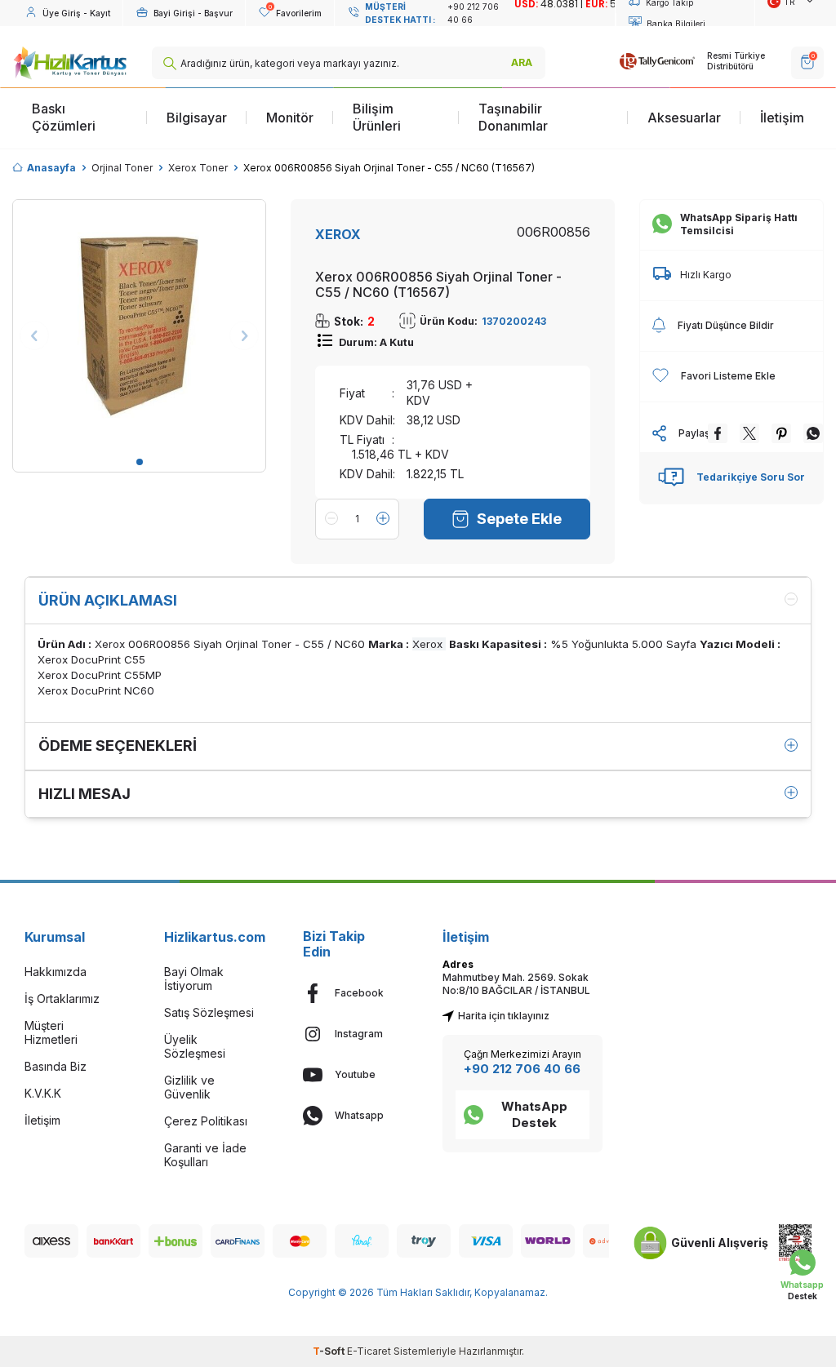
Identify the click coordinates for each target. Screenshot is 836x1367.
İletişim (782, 117)
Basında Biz (55, 1066)
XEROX (338, 234)
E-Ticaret (369, 1351)
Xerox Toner (198, 168)
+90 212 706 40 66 (522, 1068)
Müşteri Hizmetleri (51, 1032)
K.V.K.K (42, 1093)
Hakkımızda (55, 972)
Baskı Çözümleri (64, 117)
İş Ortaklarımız (62, 998)
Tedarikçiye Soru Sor (750, 477)
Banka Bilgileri (676, 24)
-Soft (330, 1351)
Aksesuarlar (684, 117)
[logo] (69, 62)
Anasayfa (51, 168)
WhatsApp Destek (534, 1114)
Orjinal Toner (122, 168)
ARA (521, 62)
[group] (139, 326)
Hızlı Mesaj (84, 793)
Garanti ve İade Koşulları (205, 1155)
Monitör (290, 117)
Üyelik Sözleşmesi (194, 1046)
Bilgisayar (197, 117)
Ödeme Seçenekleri (117, 745)
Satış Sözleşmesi (209, 1012)
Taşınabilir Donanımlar (513, 117)
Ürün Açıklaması (107, 600)
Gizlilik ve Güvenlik (189, 1087)
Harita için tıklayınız (503, 1016)
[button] (139, 462)
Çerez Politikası (205, 1121)
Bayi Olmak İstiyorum (194, 978)
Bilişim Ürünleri (377, 117)
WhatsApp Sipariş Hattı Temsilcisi (739, 224)
